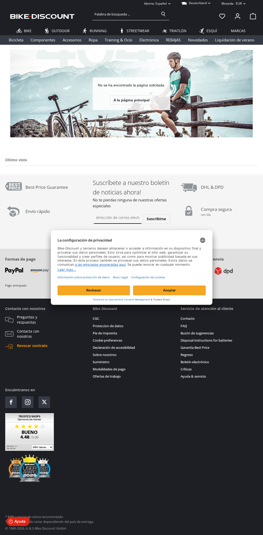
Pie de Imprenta (105, 333)
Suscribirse (156, 218)
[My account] (237, 16)
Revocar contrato (32, 345)
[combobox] (125, 14)
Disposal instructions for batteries (206, 340)
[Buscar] (163, 14)
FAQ (184, 326)
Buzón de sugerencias (197, 333)
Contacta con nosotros (28, 334)
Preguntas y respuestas (27, 320)
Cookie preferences (107, 340)
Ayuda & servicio (193, 376)
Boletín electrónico (195, 362)
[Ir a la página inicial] (42, 16)
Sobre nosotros (104, 355)
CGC (96, 318)
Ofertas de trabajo (107, 376)
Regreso (187, 355)
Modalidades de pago (109, 369)
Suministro (101, 362)
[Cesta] (251, 16)
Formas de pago (20, 259)
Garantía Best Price (195, 347)
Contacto (188, 318)
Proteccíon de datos (108, 326)
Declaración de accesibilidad (114, 347)
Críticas (186, 369)
